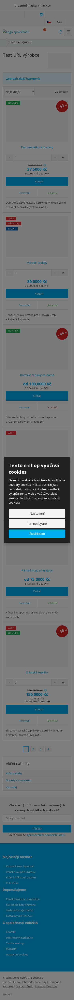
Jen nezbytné (37, 523)
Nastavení (37, 513)
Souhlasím (37, 533)
